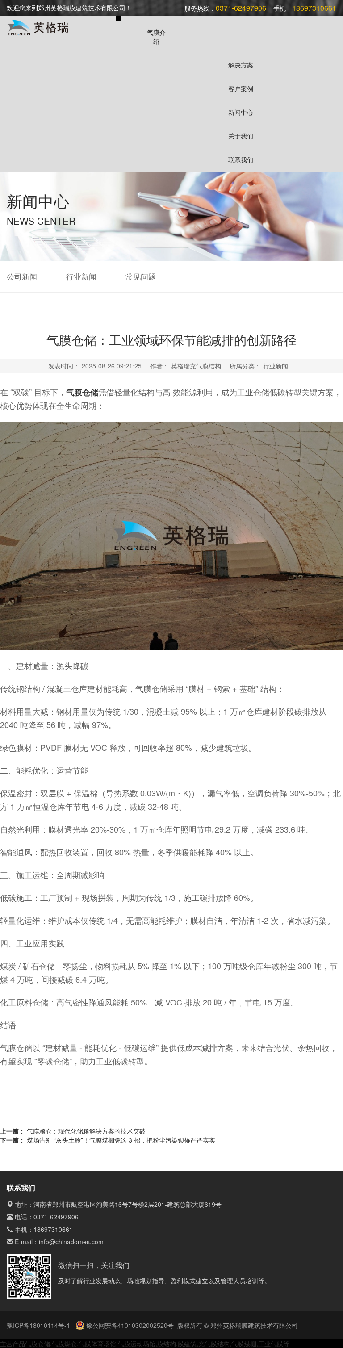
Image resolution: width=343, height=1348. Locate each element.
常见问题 (140, 276)
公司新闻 (22, 276)
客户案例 (240, 88)
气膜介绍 (156, 37)
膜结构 (166, 1343)
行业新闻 (81, 276)
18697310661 (53, 1229)
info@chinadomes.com (71, 1241)
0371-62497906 (56, 1216)
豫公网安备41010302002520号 (129, 1325)
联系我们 (240, 159)
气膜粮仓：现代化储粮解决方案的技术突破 (86, 1130)
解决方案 (240, 64)
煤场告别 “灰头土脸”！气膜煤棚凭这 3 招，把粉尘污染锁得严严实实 (121, 1139)
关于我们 (240, 135)
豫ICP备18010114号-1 (39, 1325)
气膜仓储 (37, 1343)
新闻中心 (240, 112)
